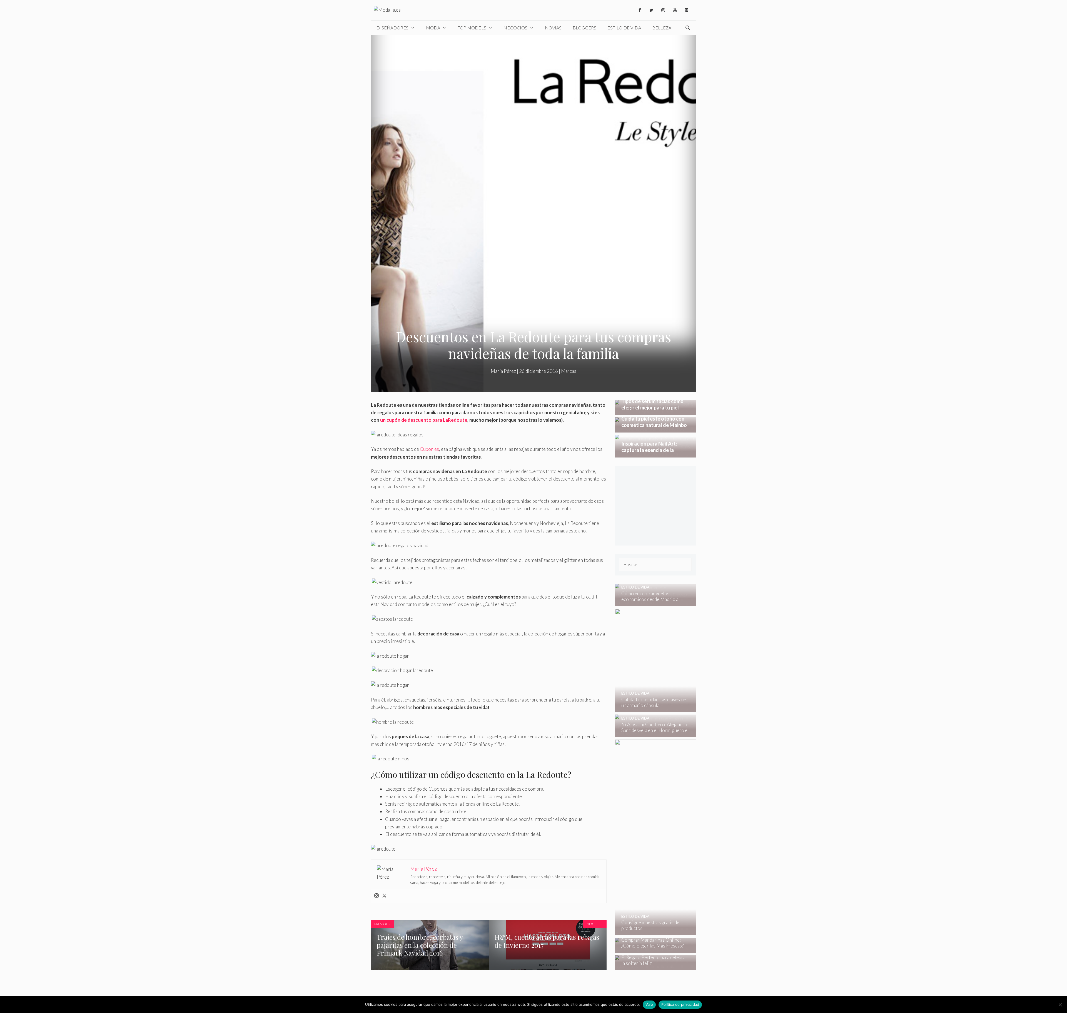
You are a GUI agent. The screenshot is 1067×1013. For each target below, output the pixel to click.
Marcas (568, 371)
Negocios (515, 27)
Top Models (472, 27)
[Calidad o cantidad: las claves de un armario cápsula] (693, 708)
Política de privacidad (680, 1004)
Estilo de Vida (624, 27)
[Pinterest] (686, 10)
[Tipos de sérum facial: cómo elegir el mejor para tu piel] (655, 411)
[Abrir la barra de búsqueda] (687, 28)
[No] (1060, 1004)
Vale (649, 1004)
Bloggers (584, 27)
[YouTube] (674, 10)
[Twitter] (651, 10)
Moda (433, 27)
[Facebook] (639, 10)
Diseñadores (392, 27)
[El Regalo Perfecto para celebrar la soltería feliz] (652, 966)
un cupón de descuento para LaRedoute (423, 420)
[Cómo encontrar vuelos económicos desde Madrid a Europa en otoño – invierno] (652, 602)
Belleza (661, 27)
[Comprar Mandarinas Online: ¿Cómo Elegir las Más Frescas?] (652, 949)
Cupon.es (429, 449)
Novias (553, 27)
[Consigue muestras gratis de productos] (693, 931)
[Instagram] (663, 10)
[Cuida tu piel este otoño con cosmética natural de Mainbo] (655, 429)
